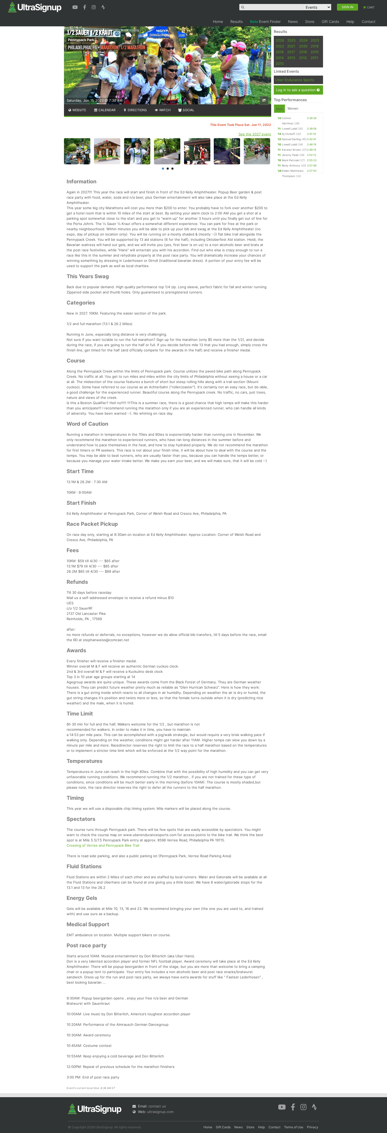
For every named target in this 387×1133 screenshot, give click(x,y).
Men (279, 109)
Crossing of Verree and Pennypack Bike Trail (103, 845)
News (293, 21)
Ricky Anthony (291, 165)
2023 (315, 40)
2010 (280, 63)
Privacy (312, 1127)
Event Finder (265, 21)
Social (188, 110)
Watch (164, 110)
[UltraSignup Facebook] (85, 6)
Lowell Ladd (289, 128)
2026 (280, 40)
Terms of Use (293, 1127)
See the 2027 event (255, 134)
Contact (368, 21)
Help (350, 21)
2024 (303, 40)
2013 (291, 58)
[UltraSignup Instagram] (94, 6)
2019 (315, 46)
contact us (157, 1106)
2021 (291, 46)
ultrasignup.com (160, 1112)
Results (236, 21)
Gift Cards (330, 21)
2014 (280, 58)
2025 (291, 40)
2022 (280, 46)
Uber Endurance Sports (294, 80)
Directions (137, 110)
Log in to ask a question (296, 90)
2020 (303, 46)
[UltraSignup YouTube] (75, 6)
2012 (303, 58)
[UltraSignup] (34, 7)
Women (292, 108)
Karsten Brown (291, 149)
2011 (314, 58)
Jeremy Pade (290, 154)
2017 (291, 52)
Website (79, 110)
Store (309, 21)
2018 (280, 52)
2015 (315, 52)
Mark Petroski (290, 160)
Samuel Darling (291, 139)
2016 (303, 52)
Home (218, 21)
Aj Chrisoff (288, 133)
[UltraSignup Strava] (103, 6)
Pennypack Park (81, 40)
